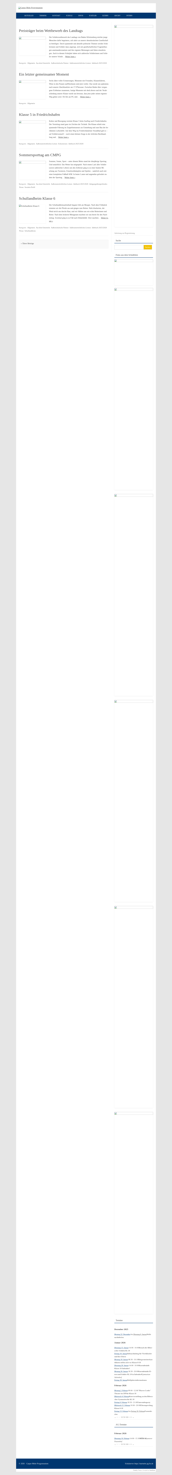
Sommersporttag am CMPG (40, 155)
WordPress (152, 1470)
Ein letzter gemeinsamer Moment (44, 74)
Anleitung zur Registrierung (124, 233)
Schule (69, 16)
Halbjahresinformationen (137, 1380)
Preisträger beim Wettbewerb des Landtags (51, 31)
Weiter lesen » (70, 57)
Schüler (92, 16)
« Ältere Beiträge (27, 243)
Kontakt (56, 16)
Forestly (135, 1470)
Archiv (117, 16)
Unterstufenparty (143, 1402)
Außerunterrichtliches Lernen (80, 63)
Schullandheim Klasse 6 (37, 198)
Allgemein (31, 63)
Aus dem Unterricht (43, 63)
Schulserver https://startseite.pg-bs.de (139, 1464)
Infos (80, 16)
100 (127, 1417)
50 (124, 1417)
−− (117, 1417)
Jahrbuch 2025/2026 (99, 63)
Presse (21, 187)
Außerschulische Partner (60, 63)
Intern (129, 16)
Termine (42, 16)
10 (122, 1417)
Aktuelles (28, 16)
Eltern (105, 16)
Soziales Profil (30, 187)
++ (131, 1417)
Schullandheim (30, 231)
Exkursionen (62, 144)
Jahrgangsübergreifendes (98, 184)
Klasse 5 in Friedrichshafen (39, 114)
